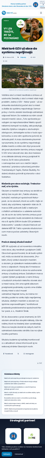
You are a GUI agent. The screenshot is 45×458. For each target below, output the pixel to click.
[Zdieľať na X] (18, 353)
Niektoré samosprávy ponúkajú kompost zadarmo (21, 378)
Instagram (30, 354)
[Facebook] (43, 4)
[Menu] (41, 13)
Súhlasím (6, 454)
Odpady (23, 57)
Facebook (9, 354)
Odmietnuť (19, 454)
